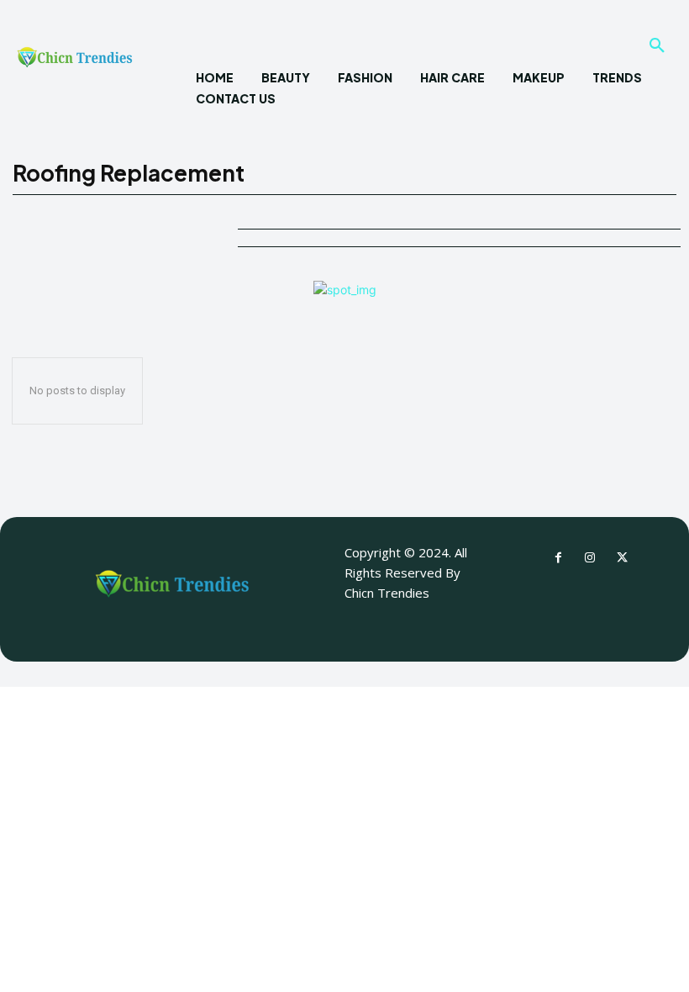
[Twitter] (622, 558)
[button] (657, 46)
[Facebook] (558, 558)
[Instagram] (590, 558)
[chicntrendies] (75, 61)
